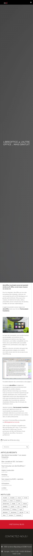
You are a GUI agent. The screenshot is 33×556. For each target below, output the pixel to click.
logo (18, 506)
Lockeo (4, 488)
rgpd (21, 509)
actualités (12, 497)
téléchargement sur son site (11, 422)
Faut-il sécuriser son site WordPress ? (13, 466)
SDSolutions (5, 483)
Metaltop (4, 475)
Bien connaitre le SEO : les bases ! (12, 461)
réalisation (5, 512)
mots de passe (6, 509)
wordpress (18, 515)
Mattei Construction (8, 470)
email (11, 500)
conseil (25, 497)
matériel (24, 506)
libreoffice (5, 506)
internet (25, 503)
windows (11, 515)
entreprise (18, 500)
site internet (13, 512)
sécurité (21, 512)
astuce (19, 497)
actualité (5, 497)
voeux (4, 515)
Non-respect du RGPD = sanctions (12, 479)
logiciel (12, 506)
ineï (19, 503)
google (13, 503)
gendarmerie (6, 503)
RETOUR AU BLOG (17, 524)
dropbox (5, 500)
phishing (14, 509)
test (27, 512)
